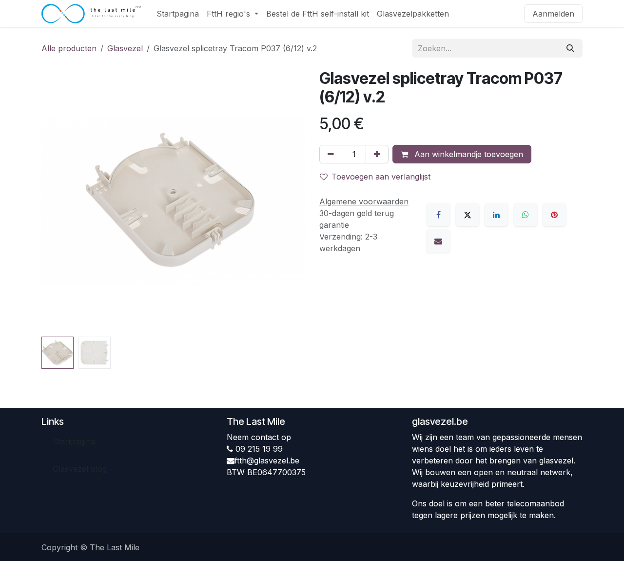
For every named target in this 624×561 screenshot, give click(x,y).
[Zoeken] (570, 48)
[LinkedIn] (496, 214)
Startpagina (74, 441)
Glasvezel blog (80, 469)
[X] (467, 214)
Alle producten (69, 48)
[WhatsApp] (525, 214)
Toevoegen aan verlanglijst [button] (381, 176)
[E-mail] (438, 241)
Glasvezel (125, 48)
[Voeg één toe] (377, 154)
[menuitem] (178, 13)
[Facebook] (438, 214)
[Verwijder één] (330, 154)
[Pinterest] (554, 214)
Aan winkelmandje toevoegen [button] (467, 154)
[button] (54, 201)
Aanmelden (553, 14)
